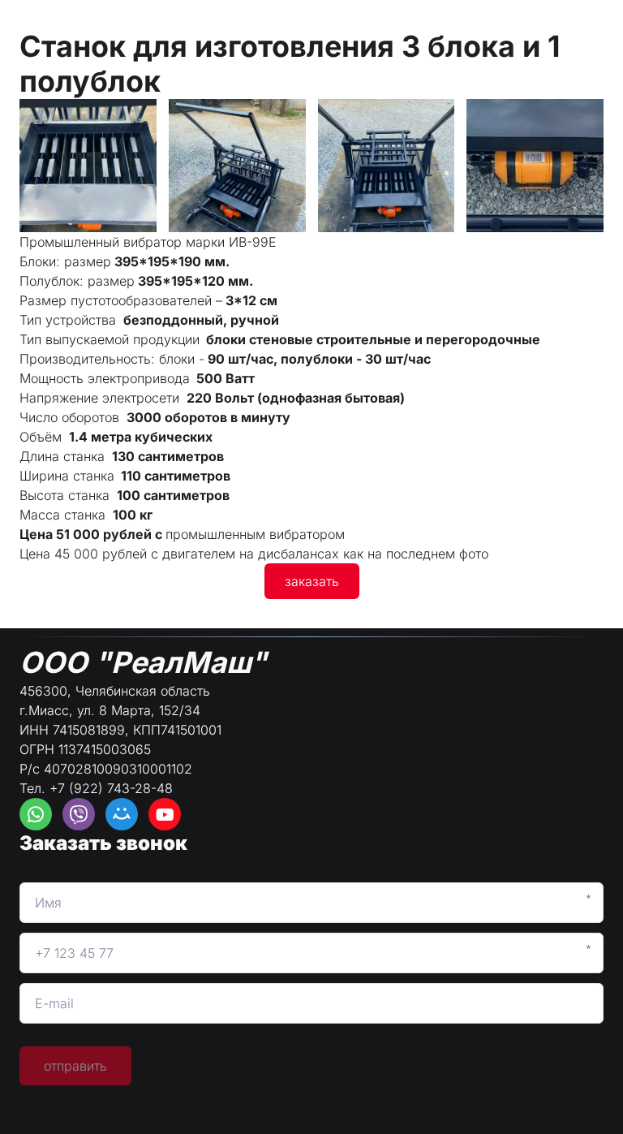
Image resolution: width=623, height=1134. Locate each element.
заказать (312, 581)
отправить (75, 1066)
